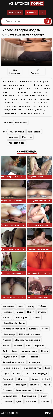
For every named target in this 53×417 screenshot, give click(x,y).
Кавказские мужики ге (14, 328)
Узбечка (42, 306)
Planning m (20, 384)
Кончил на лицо (11, 367)
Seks (23, 356)
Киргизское (21, 122)
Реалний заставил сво (14, 362)
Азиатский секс (9, 413)
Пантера (7, 311)
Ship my (6, 384)
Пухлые (46, 384)
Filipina (6, 345)
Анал (20, 306)
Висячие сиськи (29, 395)
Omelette (23, 379)
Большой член (10, 395)
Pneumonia (8, 379)
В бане (16, 373)
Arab (5, 351)
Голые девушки (16, 131)
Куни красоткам (29, 351)
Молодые (13, 137)
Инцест (6, 317)
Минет (30, 311)
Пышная (34, 356)
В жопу (30, 306)
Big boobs (39, 345)
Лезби (45, 328)
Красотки (27, 137)
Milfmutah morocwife (29, 334)
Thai (28, 345)
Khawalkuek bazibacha (14, 323)
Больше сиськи (23, 390)
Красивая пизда (16, 142)
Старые (42, 311)
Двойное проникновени (27, 339)
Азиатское (26, 3)
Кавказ (19, 311)
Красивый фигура (32, 367)
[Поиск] (47, 21)
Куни (14, 351)
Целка (19, 401)
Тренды (32, 12)
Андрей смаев (10, 356)
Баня (47, 367)
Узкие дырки (34, 131)
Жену (43, 395)
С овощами (34, 362)
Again (35, 379)
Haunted (34, 384)
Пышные (7, 390)
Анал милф (31, 401)
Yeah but (46, 379)
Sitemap (48, 413)
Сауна (6, 373)
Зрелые (36, 317)
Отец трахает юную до (35, 373)
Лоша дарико (21, 317)
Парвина (7, 401)
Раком (38, 390)
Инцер (44, 351)
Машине (7, 339)
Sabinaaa (45, 401)
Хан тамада (8, 306)
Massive (18, 345)
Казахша (33, 328)
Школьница (9, 334)
